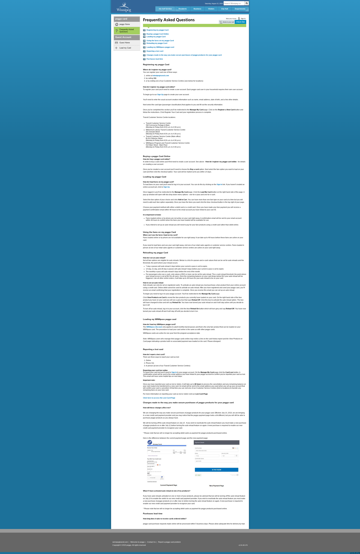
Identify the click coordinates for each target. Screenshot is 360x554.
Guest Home (125, 43)
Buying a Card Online (158, 34)
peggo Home (125, 24)
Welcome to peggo (137, 542)
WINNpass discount (154, 327)
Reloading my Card (157, 43)
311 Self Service (165, 9)
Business (197, 9)
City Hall (224, 9)
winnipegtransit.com (161, 76)
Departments (240, 9)
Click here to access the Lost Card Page (159, 398)
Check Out (240, 22)
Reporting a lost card (155, 51)
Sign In (174, 372)
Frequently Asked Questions (127, 30)
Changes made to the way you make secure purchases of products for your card (184, 55)
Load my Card (125, 48)
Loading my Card (156, 37)
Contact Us (151, 542)
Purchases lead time (155, 59)
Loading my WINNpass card (160, 47)
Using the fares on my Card (160, 41)
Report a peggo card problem (169, 542)
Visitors (211, 9)
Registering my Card (157, 30)
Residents (183, 9)
